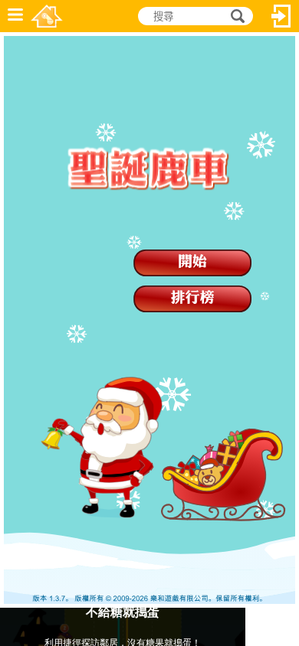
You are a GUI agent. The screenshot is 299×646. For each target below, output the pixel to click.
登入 (281, 16)
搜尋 (235, 16)
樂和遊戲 (47, 16)
